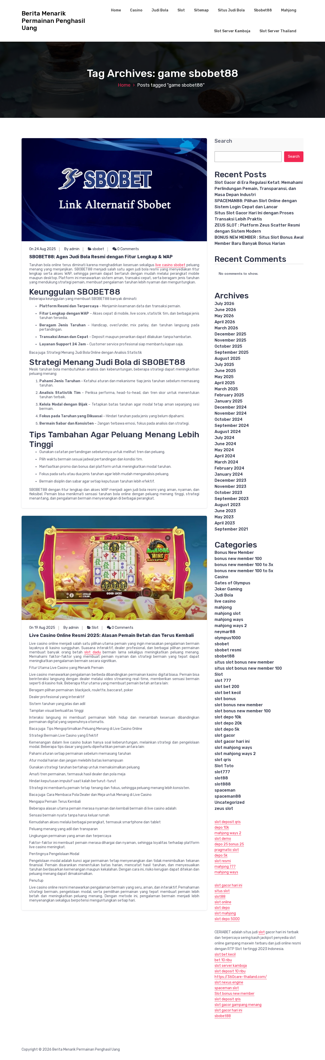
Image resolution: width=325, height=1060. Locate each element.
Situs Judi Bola (231, 10)
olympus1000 (228, 637)
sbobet (98, 249)
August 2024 (228, 431)
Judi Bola (160, 10)
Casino (136, 10)
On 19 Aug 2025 (42, 627)
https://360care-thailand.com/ (241, 977)
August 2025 (227, 358)
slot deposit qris (228, 822)
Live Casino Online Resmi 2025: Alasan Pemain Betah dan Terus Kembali (111, 635)
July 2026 (224, 303)
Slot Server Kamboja (232, 31)
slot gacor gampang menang (238, 1005)
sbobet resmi (228, 650)
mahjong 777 (225, 866)
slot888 (223, 784)
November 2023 (230, 486)
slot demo (223, 839)
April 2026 (225, 321)
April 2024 (225, 456)
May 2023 (224, 517)
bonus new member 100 (238, 558)
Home (116, 10)
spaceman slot (227, 988)
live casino (225, 601)
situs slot (222, 891)
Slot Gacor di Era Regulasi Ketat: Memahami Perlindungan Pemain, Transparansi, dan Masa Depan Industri (259, 188)
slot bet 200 (227, 686)
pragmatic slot (227, 850)
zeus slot (224, 808)
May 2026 (224, 315)
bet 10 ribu (223, 960)
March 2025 (226, 389)
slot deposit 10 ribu (230, 971)
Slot (181, 10)
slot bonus (225, 698)
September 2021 (231, 529)
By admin (71, 249)
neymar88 (225, 631)
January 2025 (228, 401)
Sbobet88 (263, 10)
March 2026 (226, 328)
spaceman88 (228, 796)
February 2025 (229, 395)
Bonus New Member (234, 552)
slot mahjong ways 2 (235, 753)
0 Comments (128, 249)
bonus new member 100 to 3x (244, 564)
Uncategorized (230, 802)
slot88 (221, 778)
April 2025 (225, 382)
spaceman (225, 790)
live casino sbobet (170, 265)
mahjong (223, 607)
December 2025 (230, 334)
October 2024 (228, 419)
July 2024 (224, 437)
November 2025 (230, 340)
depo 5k (221, 855)
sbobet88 (225, 656)
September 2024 (232, 425)
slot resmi (223, 861)
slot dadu (92, 652)
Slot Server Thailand (277, 31)
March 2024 (226, 462)
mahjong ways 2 (231, 625)
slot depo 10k (228, 717)
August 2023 (227, 504)
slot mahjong (225, 913)
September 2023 (232, 498)
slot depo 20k (228, 723)
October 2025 (228, 346)
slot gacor (225, 735)
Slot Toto (224, 765)
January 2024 (229, 474)
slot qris (223, 759)
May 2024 (224, 449)
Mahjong (288, 10)
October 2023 (228, 492)
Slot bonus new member (234, 993)
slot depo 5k (227, 729)
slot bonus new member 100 (243, 711)
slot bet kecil (228, 692)
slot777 (222, 771)
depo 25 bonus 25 (229, 844)
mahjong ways (229, 619)
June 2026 (225, 309)
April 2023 (225, 523)
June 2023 (225, 510)
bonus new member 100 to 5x (244, 570)
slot (261, 932)
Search (223, 141)
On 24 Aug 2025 (42, 249)
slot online (223, 902)
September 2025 (232, 352)
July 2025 (224, 364)
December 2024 (231, 407)
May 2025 (224, 376)
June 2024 (225, 443)
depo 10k (222, 827)
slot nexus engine (229, 982)
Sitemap (201, 10)
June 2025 (225, 370)
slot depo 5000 (227, 919)
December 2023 (230, 480)
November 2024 (231, 413)
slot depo (222, 908)
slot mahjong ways (233, 747)
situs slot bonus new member (244, 662)
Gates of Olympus (232, 583)
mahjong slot (228, 613)
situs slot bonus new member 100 (248, 668)
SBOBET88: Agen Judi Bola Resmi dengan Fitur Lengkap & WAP (101, 257)
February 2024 (229, 468)
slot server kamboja (231, 965)
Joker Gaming (228, 589)
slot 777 (223, 680)
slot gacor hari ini (232, 741)
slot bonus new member (239, 704)
